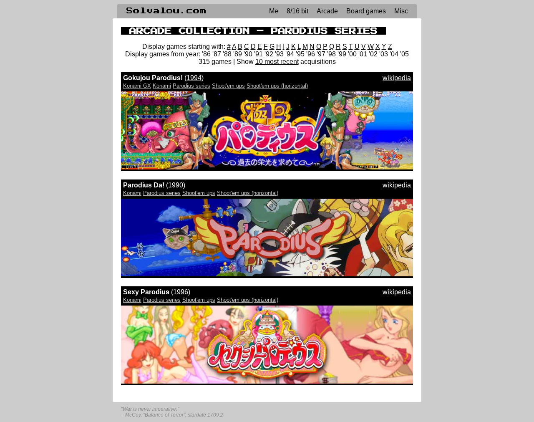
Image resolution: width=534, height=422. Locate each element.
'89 (237, 54)
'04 (394, 54)
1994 (194, 77)
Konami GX (137, 86)
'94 (289, 54)
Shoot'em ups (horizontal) (277, 86)
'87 (216, 54)
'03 (383, 54)
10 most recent (277, 61)
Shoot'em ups (228, 86)
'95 (300, 54)
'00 (352, 54)
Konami (162, 86)
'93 (279, 54)
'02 (373, 54)
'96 (310, 54)
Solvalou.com (166, 11)
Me (273, 11)
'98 (331, 54)
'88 (227, 54)
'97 (321, 54)
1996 (180, 292)
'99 (342, 54)
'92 (268, 54)
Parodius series (191, 86)
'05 (404, 54)
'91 (258, 54)
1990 (175, 185)
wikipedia (397, 77)
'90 (248, 54)
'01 (362, 54)
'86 (206, 54)
